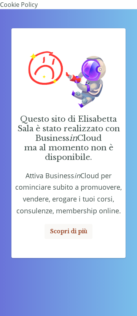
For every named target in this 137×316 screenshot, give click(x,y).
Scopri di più (68, 231)
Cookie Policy (19, 4)
